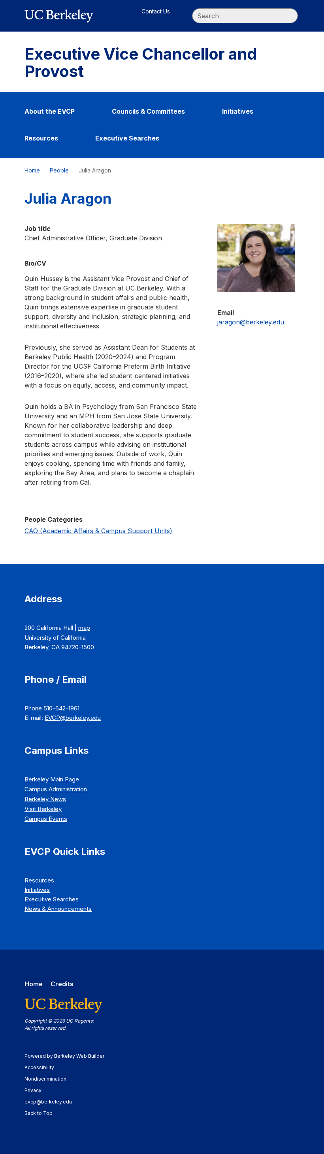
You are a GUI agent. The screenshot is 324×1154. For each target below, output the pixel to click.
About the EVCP (49, 111)
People (59, 170)
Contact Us (155, 11)
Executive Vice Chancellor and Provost (140, 62)
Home (32, 170)
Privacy (36, 1090)
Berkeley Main (51, 779)
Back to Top (38, 1113)
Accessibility (43, 1067)
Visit (43, 809)
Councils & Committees (148, 111)
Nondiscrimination (49, 1079)
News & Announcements (58, 908)
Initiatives (237, 111)
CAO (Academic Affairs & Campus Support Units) (98, 531)
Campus (55, 789)
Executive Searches (127, 138)
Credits (62, 984)
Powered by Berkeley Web (64, 1056)
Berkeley (45, 799)
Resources (41, 138)
